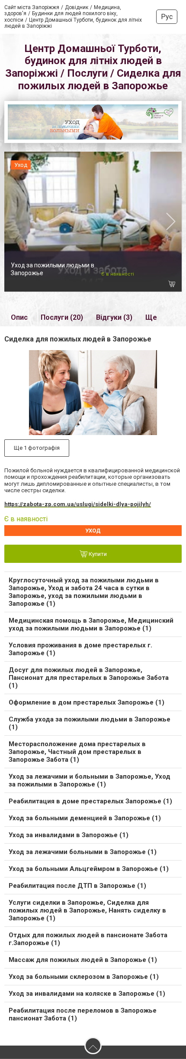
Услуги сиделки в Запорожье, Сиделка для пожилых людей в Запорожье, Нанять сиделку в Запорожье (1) (87, 910)
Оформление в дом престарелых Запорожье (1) (86, 702)
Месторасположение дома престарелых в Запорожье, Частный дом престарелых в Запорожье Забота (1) (77, 751)
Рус (167, 17)
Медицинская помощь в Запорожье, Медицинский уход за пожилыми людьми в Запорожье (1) (91, 624)
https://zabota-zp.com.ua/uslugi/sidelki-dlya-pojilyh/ (77, 504)
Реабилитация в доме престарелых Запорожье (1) (90, 801)
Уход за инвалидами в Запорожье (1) (68, 835)
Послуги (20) (62, 317)
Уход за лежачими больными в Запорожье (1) (83, 852)
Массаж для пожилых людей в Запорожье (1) (83, 960)
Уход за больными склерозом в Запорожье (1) (84, 977)
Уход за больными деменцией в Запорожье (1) (85, 818)
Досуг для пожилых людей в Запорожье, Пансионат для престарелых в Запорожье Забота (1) (89, 677)
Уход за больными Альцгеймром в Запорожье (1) (89, 869)
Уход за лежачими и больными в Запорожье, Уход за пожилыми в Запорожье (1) (89, 780)
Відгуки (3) (114, 317)
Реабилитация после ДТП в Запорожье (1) (77, 886)
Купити (97, 554)
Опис (19, 317)
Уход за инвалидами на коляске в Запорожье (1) (87, 993)
